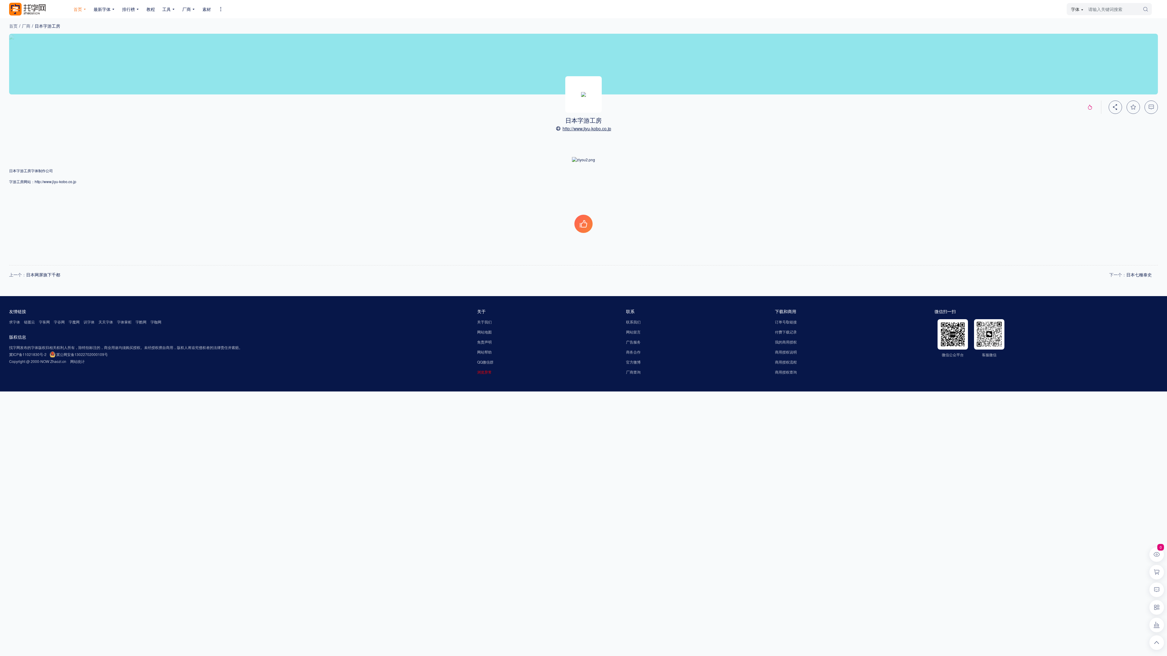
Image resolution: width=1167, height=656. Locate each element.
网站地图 (484, 331)
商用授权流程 (786, 361)
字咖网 (155, 321)
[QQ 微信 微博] (1115, 107)
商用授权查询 (786, 371)
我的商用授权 (786, 341)
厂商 (26, 26)
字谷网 (59, 321)
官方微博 (633, 361)
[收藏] (1133, 107)
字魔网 (74, 321)
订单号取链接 (786, 321)
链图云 (29, 321)
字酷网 (141, 321)
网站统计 (77, 361)
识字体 (89, 321)
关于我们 (484, 321)
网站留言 (633, 331)
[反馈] (1151, 107)
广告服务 (633, 341)
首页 (13, 26)
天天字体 (105, 321)
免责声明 (484, 341)
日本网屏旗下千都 (43, 275)
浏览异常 (484, 371)
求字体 (14, 321)
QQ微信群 (485, 361)
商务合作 (633, 351)
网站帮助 (484, 351)
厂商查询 (633, 371)
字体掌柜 (124, 321)
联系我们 (633, 321)
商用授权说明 (786, 351)
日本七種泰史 (1139, 275)
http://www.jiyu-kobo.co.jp (587, 128)
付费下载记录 (786, 331)
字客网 (44, 321)
